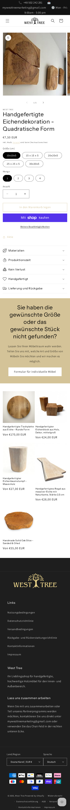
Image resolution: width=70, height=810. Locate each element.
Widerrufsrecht (55, 795)
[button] (7, 21)
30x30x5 (34, 163)
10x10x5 (11, 155)
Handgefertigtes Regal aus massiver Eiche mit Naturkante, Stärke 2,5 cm (50, 491)
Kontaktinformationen (21, 646)
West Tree (19, 795)
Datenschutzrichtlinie (20, 620)
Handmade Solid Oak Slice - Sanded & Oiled (18, 542)
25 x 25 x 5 (13, 163)
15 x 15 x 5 (32, 155)
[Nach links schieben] (27, 102)
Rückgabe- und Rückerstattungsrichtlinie (32, 637)
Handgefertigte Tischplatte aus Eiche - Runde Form (18, 428)
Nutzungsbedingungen (21, 612)
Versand (16, 142)
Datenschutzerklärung (27, 801)
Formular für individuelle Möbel (35, 371)
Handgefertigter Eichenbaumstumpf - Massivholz (15, 481)
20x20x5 (53, 155)
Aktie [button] (10, 237)
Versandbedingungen (20, 629)
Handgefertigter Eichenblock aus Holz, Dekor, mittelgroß (47, 429)
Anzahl (6, 186)
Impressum (14, 654)
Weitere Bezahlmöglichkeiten (35, 226)
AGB (44, 801)
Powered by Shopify (34, 795)
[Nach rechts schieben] (43, 102)
